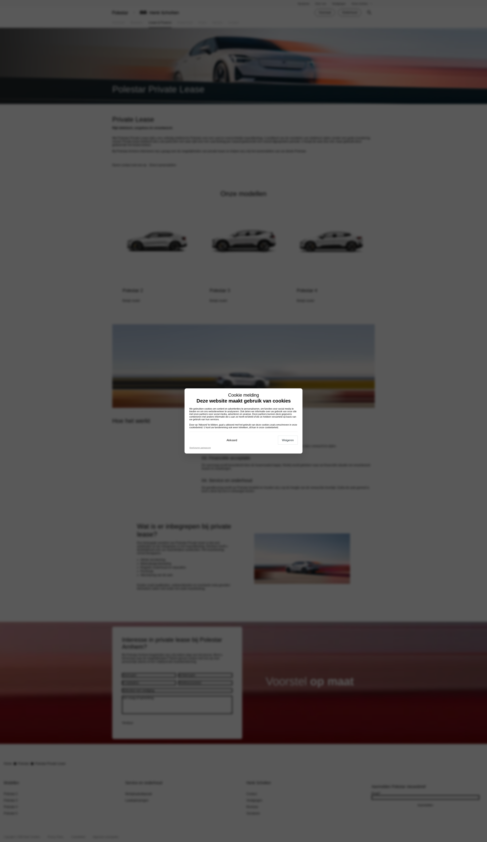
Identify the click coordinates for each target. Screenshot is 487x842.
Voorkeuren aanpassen (200, 448)
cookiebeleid (196, 427)
